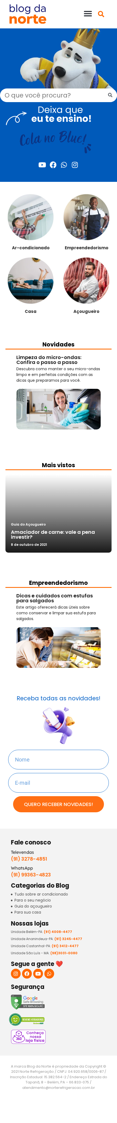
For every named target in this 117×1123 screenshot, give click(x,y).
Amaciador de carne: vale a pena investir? (53, 534)
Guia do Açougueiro (28, 524)
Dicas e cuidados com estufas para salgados (54, 598)
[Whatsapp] (64, 164)
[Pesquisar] (110, 95)
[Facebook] (53, 164)
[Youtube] (42, 164)
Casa (30, 311)
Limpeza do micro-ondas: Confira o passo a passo (48, 360)
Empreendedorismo (86, 248)
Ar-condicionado (31, 248)
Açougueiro (86, 311)
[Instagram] (75, 164)
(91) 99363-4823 (31, 874)
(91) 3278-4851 (29, 858)
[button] (87, 13)
